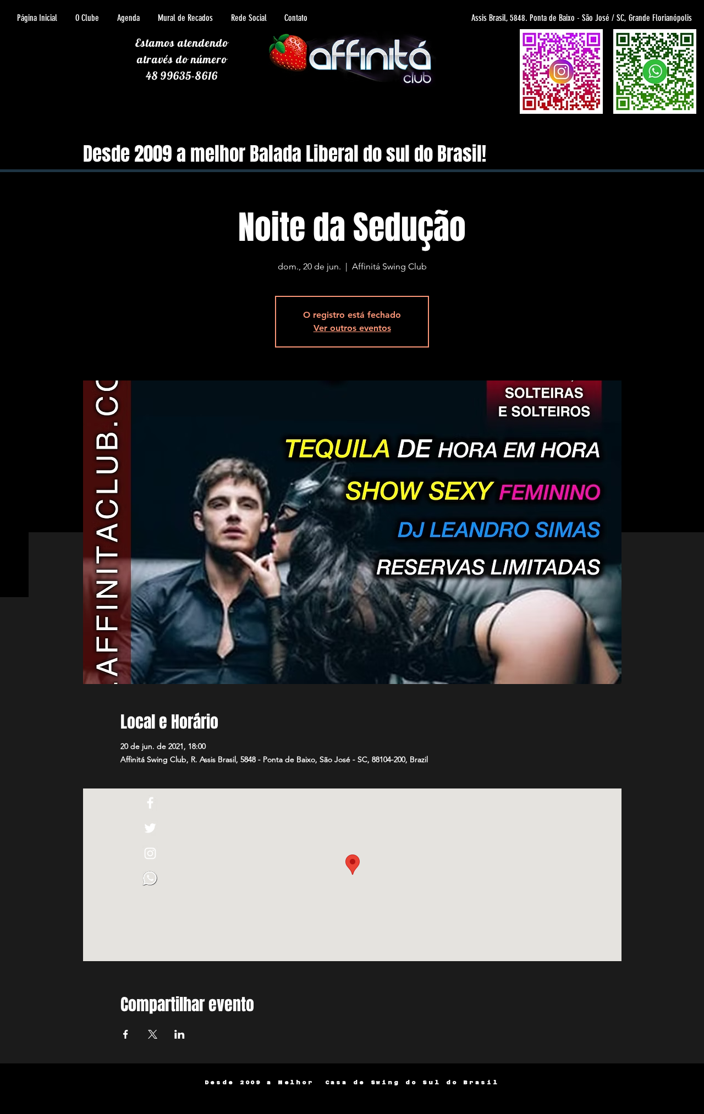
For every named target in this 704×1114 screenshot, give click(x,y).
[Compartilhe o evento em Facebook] (125, 1034)
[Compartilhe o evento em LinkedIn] (179, 1034)
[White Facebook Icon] (150, 802)
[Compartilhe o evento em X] (152, 1034)
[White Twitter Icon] (150, 828)
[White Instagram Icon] (150, 853)
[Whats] (150, 878)
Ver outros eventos (352, 328)
